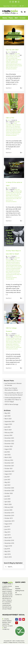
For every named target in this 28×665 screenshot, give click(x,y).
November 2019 (9, 515)
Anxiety (15, 123)
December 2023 (9, 438)
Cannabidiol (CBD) (13, 58)
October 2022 (9, 446)
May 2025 (7, 413)
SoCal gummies (15, 273)
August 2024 (8, 424)
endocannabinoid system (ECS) (13, 64)
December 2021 (9, 463)
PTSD (10, 273)
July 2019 (7, 526)
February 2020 (9, 507)
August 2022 (8, 449)
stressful (11, 347)
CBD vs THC (10, 118)
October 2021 (9, 468)
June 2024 (7, 427)
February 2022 (9, 460)
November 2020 (9, 490)
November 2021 (9, 466)
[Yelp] (16, 622)
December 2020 (9, 488)
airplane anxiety (9, 56)
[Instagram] (20, 619)
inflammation (9, 129)
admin (8, 52)
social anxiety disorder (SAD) (12, 274)
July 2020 (7, 496)
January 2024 (8, 435)
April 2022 (7, 455)
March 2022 (8, 457)
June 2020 (7, 499)
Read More (8, 88)
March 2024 (8, 430)
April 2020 (7, 502)
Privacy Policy (21, 642)
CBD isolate (13, 194)
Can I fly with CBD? (12, 50)
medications (15, 344)
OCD (7, 270)
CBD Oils (18, 194)
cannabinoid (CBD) (10, 192)
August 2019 (8, 524)
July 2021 (7, 477)
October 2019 (9, 518)
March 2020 (8, 504)
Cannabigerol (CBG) (10, 59)
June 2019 (7, 529)
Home (17, 586)
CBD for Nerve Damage (11, 404)
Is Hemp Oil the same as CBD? (14, 197)
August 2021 (8, 474)
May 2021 (7, 482)
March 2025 (8, 419)
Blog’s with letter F (14, 55)
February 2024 (9, 432)
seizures (8, 134)
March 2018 (8, 557)
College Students (17, 341)
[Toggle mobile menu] (25, 12)
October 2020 (9, 493)
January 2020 (8, 510)
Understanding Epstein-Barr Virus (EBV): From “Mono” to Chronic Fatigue (13, 399)
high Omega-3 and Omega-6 (12, 195)
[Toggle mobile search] (21, 12)
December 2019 (9, 513)
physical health (9, 345)
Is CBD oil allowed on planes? (13, 64)
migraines (14, 130)
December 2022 (9, 443)
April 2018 (7, 554)
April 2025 (7, 416)
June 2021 (7, 479)
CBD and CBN (18, 339)
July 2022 (7, 452)
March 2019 (8, 537)
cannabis (17, 192)
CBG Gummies (14, 62)
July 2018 (7, 549)
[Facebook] (16, 619)
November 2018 (9, 543)
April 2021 (7, 485)
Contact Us (18, 594)
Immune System (10, 197)
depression (17, 126)
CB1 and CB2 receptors (14, 262)
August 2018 (8, 546)
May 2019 (7, 532)
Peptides (17, 588)
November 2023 (9, 441)
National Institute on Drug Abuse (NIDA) (13, 131)
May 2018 (7, 551)
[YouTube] (23, 619)
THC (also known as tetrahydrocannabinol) (11, 68)
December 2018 (9, 540)
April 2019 (7, 535)
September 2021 (9, 471)
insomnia (15, 267)
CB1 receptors (12, 61)
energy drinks (9, 344)
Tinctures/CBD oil (10, 279)
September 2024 (9, 421)
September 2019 (9, 521)
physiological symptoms (14, 270)
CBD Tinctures (9, 341)
